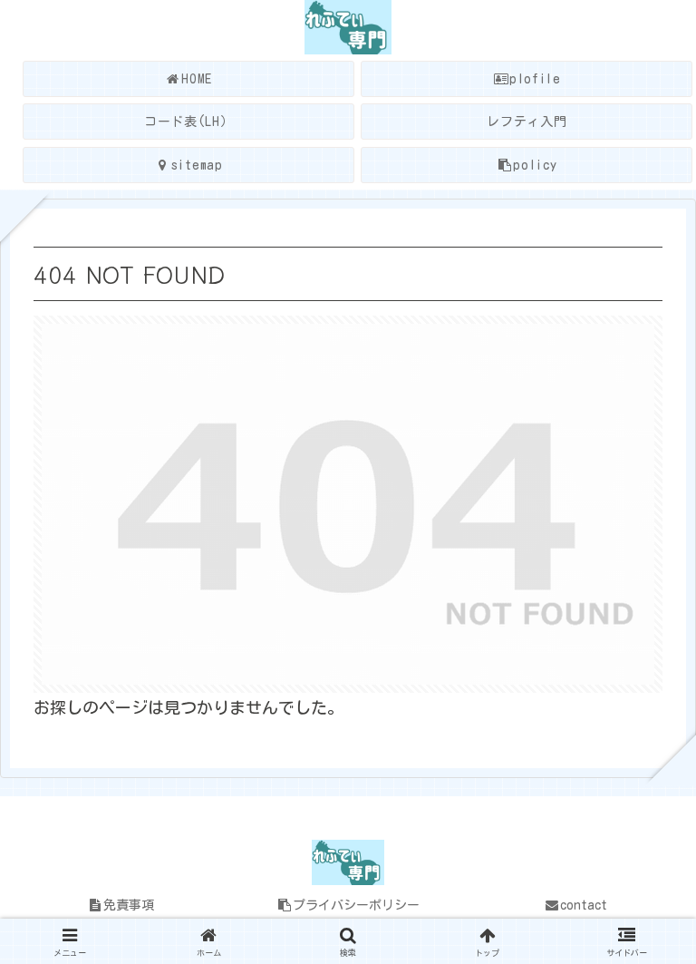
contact (583, 905)
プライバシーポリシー (356, 905)
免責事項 (128, 905)
